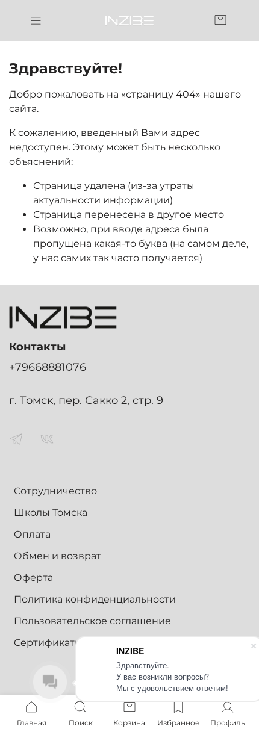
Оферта (33, 577)
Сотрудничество (55, 491)
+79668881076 (47, 367)
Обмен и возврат (57, 556)
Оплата (32, 534)
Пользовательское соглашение (92, 621)
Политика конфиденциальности (95, 599)
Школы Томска (50, 512)
